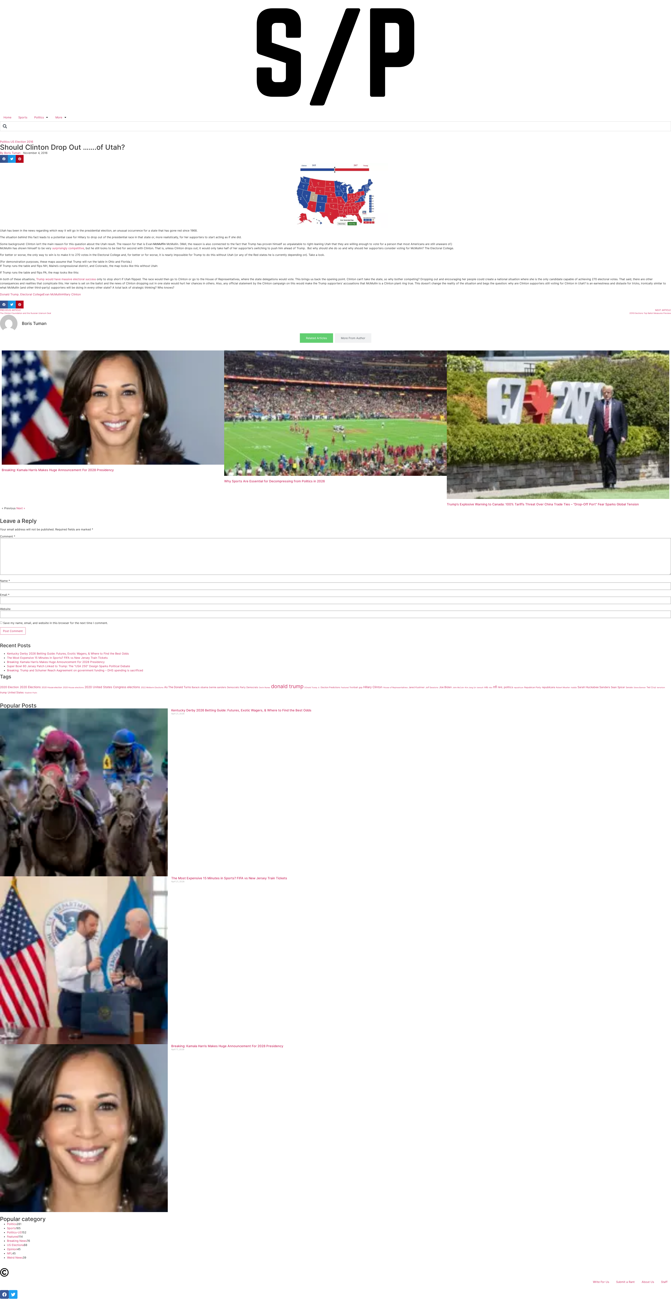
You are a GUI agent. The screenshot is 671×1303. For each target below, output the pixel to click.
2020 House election (52, 687)
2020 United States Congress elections (112, 687)
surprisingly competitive (67, 248)
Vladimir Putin (31, 693)
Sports (22, 117)
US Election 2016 (21, 141)
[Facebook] (4, 1294)
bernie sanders (217, 687)
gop (360, 687)
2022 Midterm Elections (152, 687)
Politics (39, 117)
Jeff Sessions (431, 687)
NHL (500, 687)
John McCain (458, 687)
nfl (495, 687)
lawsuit (480, 687)
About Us (648, 1282)
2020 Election (9, 687)
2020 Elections (30, 687)
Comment (7, 536)
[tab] (316, 338)
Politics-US (14, 1232)
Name (5, 580)
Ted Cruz (651, 687)
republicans (548, 687)
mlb (486, 687)
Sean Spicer (618, 687)
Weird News (15, 1257)
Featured (345, 687)
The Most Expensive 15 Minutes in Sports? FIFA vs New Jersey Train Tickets (57, 657)
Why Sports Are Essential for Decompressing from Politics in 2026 (274, 481)
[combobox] (335, 126)
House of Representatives (395, 687)
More (58, 117)
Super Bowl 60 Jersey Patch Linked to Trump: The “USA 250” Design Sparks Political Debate (68, 666)
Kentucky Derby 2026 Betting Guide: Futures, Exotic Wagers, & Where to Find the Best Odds (68, 653)
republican (518, 687)
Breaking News (17, 1240)
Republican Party (532, 687)
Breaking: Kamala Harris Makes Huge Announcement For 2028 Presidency (58, 470)
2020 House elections (73, 687)
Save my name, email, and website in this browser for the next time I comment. (55, 623)
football (354, 687)
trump (3, 692)
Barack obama (200, 687)
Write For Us (601, 1282)
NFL (9, 1253)
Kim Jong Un (470, 687)
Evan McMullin (52, 294)
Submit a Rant (625, 1282)
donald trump (287, 686)
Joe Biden (445, 687)
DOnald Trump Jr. (312, 687)
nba (490, 687)
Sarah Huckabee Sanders (594, 687)
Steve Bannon (640, 687)
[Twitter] (13, 1294)
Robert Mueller (563, 687)
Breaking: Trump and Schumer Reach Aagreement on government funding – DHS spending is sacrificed (75, 670)
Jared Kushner (417, 687)
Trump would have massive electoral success (66, 279)
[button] (4, 159)
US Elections (15, 1245)
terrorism (661, 687)
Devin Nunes (264, 687)
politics (508, 687)
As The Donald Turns (177, 687)
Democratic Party (236, 687)
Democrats (252, 687)
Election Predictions (330, 687)
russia (574, 687)
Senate (629, 687)
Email (4, 594)
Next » (20, 508)
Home (7, 117)
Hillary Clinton (71, 294)
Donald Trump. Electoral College (21, 294)
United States (16, 692)
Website (5, 609)
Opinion (12, 1249)
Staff (664, 1282)
